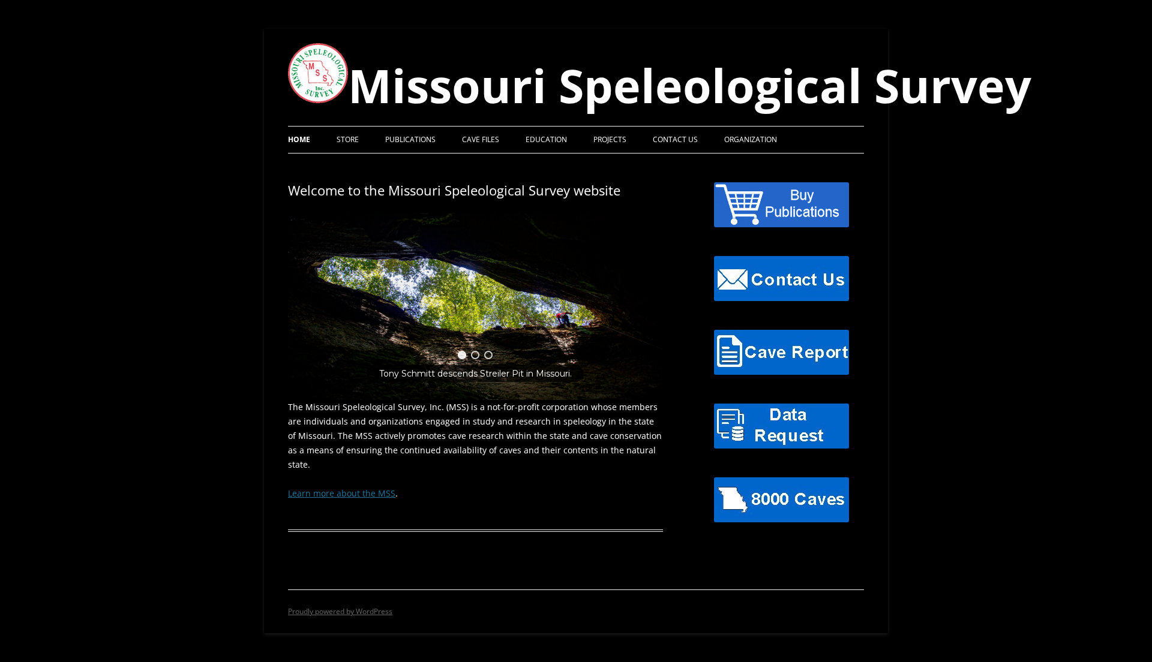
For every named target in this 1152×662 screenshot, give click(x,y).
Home (299, 139)
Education (546, 139)
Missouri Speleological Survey (689, 85)
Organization (750, 139)
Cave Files (480, 139)
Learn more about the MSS (341, 493)
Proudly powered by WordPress (340, 611)
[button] (462, 355)
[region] (475, 306)
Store (348, 139)
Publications (410, 139)
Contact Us (675, 139)
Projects (609, 139)
